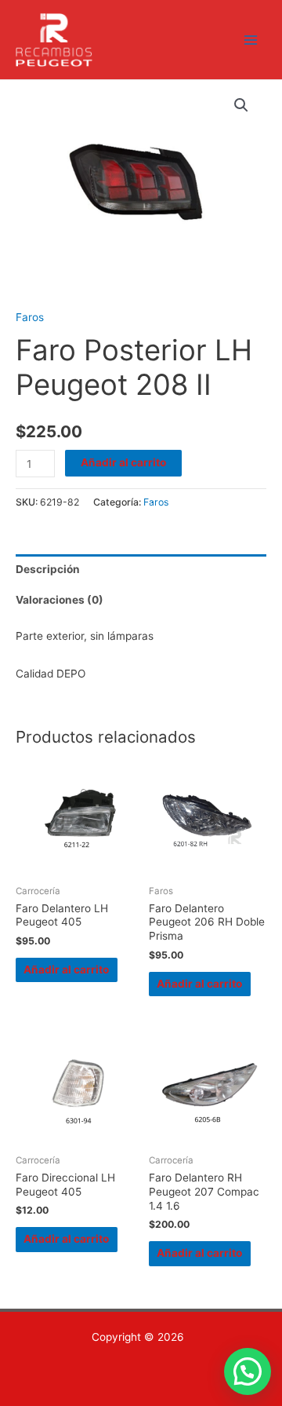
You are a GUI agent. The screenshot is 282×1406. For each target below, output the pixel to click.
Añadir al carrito (123, 462)
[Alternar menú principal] (251, 39)
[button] (241, 105)
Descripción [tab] (48, 569)
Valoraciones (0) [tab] (59, 599)
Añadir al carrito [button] (66, 969)
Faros (30, 317)
